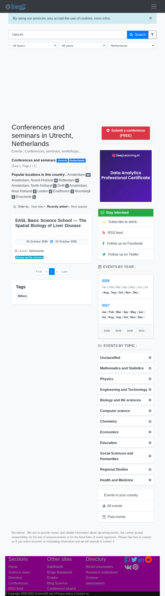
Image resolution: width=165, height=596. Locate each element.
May (133, 312)
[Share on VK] (83, 232)
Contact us (82, 593)
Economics (109, 432)
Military (22, 296)
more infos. (102, 18)
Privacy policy (64, 593)
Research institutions (102, 572)
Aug (106, 292)
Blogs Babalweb (59, 572)
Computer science (115, 411)
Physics (106, 379)
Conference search (61, 588)
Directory (15, 577)
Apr (126, 312)
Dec (135, 292)
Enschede (25, 197)
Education (108, 443)
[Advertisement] (82, 90)
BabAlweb (55, 567)
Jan (104, 312)
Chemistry (108, 421)
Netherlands (36, 251)
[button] (152, 35)
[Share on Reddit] (79, 232)
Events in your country (121, 495)
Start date (37, 206)
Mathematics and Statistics (122, 368)
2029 (118, 330)
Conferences (18, 583)
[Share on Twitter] (73, 232)
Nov (128, 292)
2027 (106, 305)
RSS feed (115, 233)
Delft (62, 185)
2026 (106, 281)
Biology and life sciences (29, 257)
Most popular (79, 206)
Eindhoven (63, 191)
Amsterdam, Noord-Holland (34, 180)
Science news (19, 572)
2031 (142, 330)
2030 (130, 330)
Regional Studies (114, 469)
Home (13, 567)
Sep (113, 292)
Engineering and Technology (123, 389)
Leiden (44, 191)
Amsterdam (78, 174)
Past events (116, 517)
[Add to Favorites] (65, 232)
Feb (111, 312)
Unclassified (110, 358)
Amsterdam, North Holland (33, 185)
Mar (118, 312)
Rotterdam (68, 180)
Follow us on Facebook (124, 243)
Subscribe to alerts (122, 222)
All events (114, 506)
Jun (140, 312)
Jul (104, 317)
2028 (107, 330)
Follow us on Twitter (123, 254)
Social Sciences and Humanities (116, 456)
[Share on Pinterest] (86, 232)
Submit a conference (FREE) (127, 133)
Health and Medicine (116, 480)
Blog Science (57, 583)
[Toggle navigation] (154, 6)
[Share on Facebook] (70, 232)
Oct (121, 292)
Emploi (52, 577)
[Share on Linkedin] (76, 232)
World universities (99, 567)
